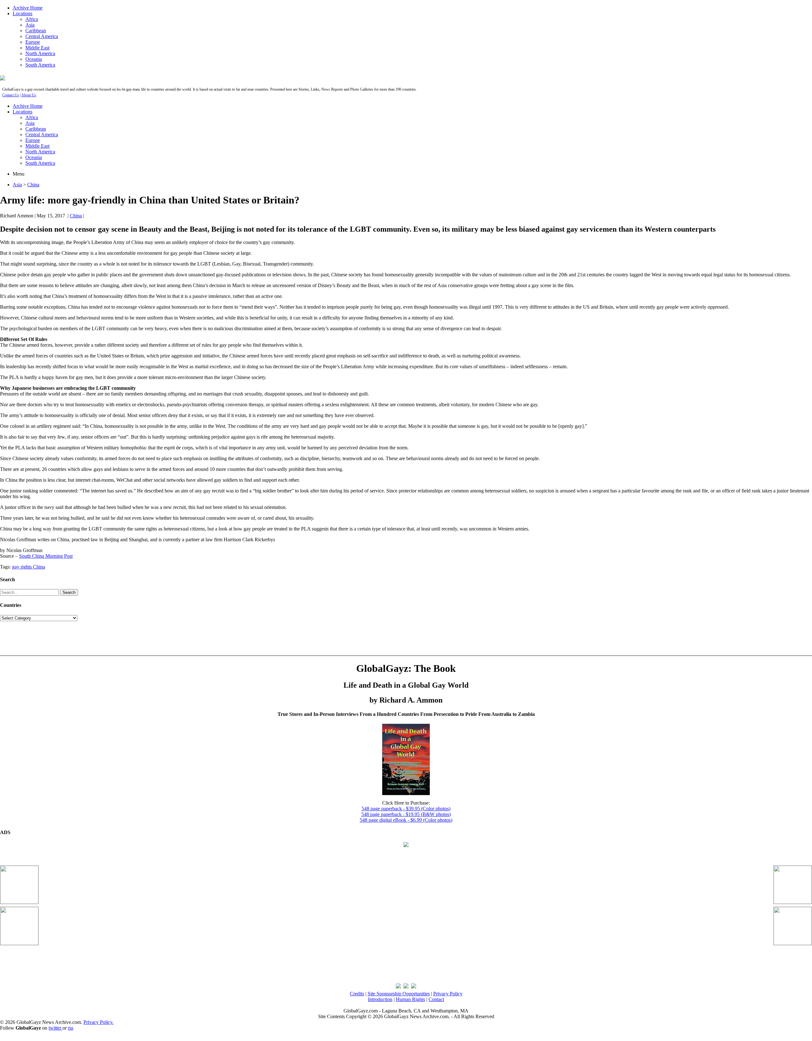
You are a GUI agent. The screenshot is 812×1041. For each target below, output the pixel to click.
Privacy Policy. (98, 1022)
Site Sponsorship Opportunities (399, 993)
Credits (357, 993)
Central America (41, 36)
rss (70, 1028)
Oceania (33, 59)
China (33, 184)
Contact (436, 999)
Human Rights (410, 999)
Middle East (37, 47)
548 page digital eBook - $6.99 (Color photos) (406, 820)
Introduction (380, 999)
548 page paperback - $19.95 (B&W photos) (406, 814)
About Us (28, 95)
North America (40, 53)
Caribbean (35, 30)
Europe (32, 42)
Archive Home (28, 7)
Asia (30, 25)
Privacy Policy (447, 993)
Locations (22, 13)
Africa (31, 19)
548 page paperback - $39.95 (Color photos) (406, 808)
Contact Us (10, 95)
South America (40, 64)
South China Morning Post (46, 556)
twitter (55, 1028)
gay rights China (28, 566)
